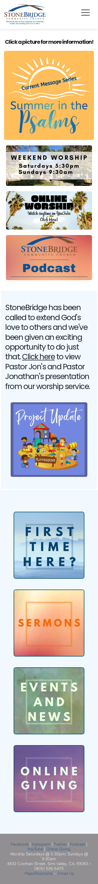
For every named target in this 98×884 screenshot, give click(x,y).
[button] (85, 12)
